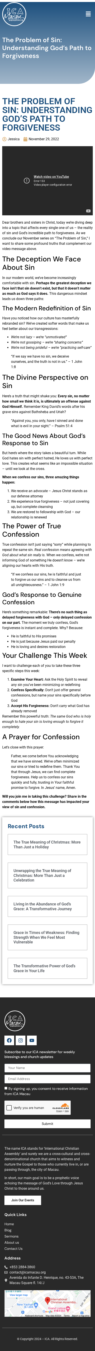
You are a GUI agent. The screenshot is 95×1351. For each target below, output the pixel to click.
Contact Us (13, 1248)
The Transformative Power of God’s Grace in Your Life (44, 968)
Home (9, 1224)
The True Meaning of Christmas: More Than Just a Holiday (47, 844)
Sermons (11, 1236)
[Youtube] (32, 1040)
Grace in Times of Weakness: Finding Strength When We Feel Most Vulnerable (46, 937)
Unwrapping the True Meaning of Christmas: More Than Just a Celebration (42, 875)
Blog (7, 1230)
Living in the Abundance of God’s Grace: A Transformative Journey (42, 906)
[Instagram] (20, 1040)
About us (11, 1242)
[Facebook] (9, 1040)
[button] (88, 14)
